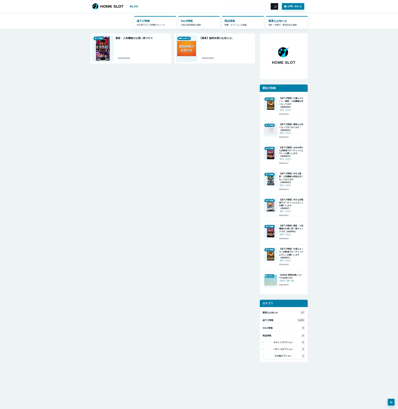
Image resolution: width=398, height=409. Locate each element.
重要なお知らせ (277, 20)
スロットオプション (288, 342)
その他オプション (289, 356)
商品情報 (229, 20)
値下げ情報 (143, 20)
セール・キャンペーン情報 (199, 22)
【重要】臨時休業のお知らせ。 (216, 38)
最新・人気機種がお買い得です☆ (134, 38)
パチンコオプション (288, 349)
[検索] (274, 6)
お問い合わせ (294, 6)
